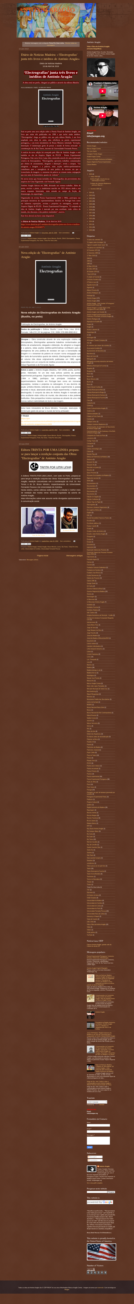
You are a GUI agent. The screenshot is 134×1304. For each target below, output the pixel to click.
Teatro (89, 868)
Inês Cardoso (91, 612)
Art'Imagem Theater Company (96, 340)
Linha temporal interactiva (94, 649)
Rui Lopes (90, 836)
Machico (89, 665)
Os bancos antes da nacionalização (98, 736)
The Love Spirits (92, 151)
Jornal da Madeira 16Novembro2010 (98, 638)
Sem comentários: (64, 233)
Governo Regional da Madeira (96, 591)
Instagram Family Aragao (94, 154)
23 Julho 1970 (91, 269)
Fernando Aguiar (92, 559)
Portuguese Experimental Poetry (97, 797)
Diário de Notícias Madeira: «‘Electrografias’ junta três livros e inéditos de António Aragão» (50, 56)
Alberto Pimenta (92, 290)
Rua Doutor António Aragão (95, 828)
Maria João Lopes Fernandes (95, 686)
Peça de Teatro (91, 755)
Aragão (89, 327)
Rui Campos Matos (93, 831)
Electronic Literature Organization (97, 507)
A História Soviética (93, 279)
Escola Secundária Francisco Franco (98, 518)
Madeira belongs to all (93, 670)
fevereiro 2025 (95, 189)
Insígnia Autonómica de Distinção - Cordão (100, 615)
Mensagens (93, 1157)
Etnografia (90, 536)
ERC (88, 515)
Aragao (89, 324)
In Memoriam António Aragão (95, 602)
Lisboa (89, 651)
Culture (89, 451)
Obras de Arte (91, 731)
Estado (89, 528)
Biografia (89, 368)
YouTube (89, 935)
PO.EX (89, 763)
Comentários (93, 1160)
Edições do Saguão (93, 496)
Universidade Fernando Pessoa (50, 549)
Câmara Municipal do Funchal (96, 397)
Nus (88, 728)
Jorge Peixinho (91, 633)
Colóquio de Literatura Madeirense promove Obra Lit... (100, 184)
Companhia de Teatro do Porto (96, 435)
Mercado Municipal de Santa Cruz (97, 689)
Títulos (89, 884)
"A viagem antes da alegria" (95, 242)
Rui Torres (40, 240)
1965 (88, 263)
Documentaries (91, 483)
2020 (90, 204)
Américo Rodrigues (92, 293)
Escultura (90, 520)
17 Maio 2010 (91, 255)
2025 (90, 174)
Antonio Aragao (32, 238)
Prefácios (90, 799)
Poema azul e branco (93, 766)
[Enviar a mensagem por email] (22, 236)
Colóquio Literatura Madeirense (96, 424)
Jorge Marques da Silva (94, 630)
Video (88, 927)
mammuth (100, 1287)
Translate (101, 1104)
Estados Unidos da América (95, 531)
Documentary (91, 491)
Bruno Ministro (52, 238)
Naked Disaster (91, 715)
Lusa (88, 662)
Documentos (91, 494)
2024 (90, 192)
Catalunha (90, 403)
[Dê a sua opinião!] (24, 236)
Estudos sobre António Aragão (96, 534)
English (89, 512)
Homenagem (91, 596)
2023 (90, 195)
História (89, 594)
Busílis (59, 238)
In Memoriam (91, 599)
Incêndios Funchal (92, 607)
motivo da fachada (92, 702)
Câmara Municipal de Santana (96, 395)
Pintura (89, 758)
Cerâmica (90, 411)
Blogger (67, 1289)
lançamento (90, 641)
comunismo (90, 438)
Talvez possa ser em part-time (96, 866)
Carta (88, 400)
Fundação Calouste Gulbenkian (96, 567)
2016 (90, 215)
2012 (90, 224)
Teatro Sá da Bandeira (93, 874)
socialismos (90, 863)
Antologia (90, 295)
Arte (88, 343)
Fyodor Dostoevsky (93, 575)
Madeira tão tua (91, 673)
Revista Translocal (92, 818)
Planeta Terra (91, 760)
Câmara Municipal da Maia (95, 390)
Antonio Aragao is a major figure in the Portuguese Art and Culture (98, 308)
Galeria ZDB (90, 581)
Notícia (89, 726)
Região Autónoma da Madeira (96, 807)
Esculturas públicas (93, 523)
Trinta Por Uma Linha (50, 240)
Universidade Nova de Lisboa (96, 914)
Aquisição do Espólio (93, 321)
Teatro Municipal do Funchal (95, 871)
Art (88, 335)
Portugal (89, 790)
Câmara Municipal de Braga (95, 392)
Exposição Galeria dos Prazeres (96, 550)
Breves (89, 376)
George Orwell (91, 583)
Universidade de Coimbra (32, 549)
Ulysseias (90, 892)
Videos (89, 930)
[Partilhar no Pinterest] (30, 236)
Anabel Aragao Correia (93, 156)
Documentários (91, 488)
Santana (89, 852)
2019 (90, 207)
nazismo (89, 720)
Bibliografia (90, 359)
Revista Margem (92, 815)
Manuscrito (90, 680)
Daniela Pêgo (91, 454)
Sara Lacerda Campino (94, 858)
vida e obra (90, 921)
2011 (90, 227)
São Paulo (90, 855)
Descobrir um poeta (93, 467)
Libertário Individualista (94, 646)
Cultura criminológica (93, 449)
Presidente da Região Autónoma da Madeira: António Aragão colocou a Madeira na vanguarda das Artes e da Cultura (105, 1026)
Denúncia (90, 459)
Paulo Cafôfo (91, 752)
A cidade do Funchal (93, 277)
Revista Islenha (91, 812)
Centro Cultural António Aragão (96, 408)
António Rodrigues (92, 319)
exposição (90, 547)
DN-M (64, 238)
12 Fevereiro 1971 (92, 250)
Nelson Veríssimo (92, 723)
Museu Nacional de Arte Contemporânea (99, 712)
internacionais (91, 622)
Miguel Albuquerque (93, 694)
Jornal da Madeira (92, 635)
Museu (89, 710)
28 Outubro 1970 (92, 271)
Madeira (89, 667)
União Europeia (91, 898)
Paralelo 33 (90, 742)
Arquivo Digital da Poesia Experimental (99, 162)
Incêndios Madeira (92, 610)
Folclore (89, 562)
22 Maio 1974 (91, 266)
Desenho (89, 470)
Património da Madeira (93, 747)
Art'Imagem (90, 337)
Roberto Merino (91, 823)
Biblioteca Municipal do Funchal (96, 366)
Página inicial (42, 556)
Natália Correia (91, 718)
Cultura (89, 446)
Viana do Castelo (92, 919)
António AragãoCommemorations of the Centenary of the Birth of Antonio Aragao (99, 315)
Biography (90, 371)
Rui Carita (90, 834)
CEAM (89, 405)
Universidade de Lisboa (94, 906)
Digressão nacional (92, 478)
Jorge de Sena (91, 627)
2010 (90, 230)
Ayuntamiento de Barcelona (95, 351)
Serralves (90, 860)
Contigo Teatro (91, 441)
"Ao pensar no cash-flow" (94, 247)
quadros (89, 804)
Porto (38, 438)
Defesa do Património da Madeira (97, 457)
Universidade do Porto (93, 908)
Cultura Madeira (91, 164)
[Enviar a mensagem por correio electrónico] (73, 233)
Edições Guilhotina (92, 499)
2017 (90, 212)
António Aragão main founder (95, 312)
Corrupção (90, 443)
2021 (90, 201)
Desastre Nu (90, 462)
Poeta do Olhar (91, 782)
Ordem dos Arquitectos (94, 734)
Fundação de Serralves (94, 570)
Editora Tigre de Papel (93, 502)
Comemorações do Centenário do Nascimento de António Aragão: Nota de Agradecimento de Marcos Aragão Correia (105, 998)
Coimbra (89, 419)
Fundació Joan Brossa (93, 572)
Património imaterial (93, 750)
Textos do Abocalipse (93, 879)
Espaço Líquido (91, 526)
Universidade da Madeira (94, 900)
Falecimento (90, 557)
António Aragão (42, 238)
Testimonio (90, 876)
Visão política (91, 932)
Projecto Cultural (92, 802)
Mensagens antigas (74, 556)
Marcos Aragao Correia (94, 148)
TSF (88, 890)
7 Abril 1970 (90, 274)
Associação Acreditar (93, 348)
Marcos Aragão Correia (94, 683)
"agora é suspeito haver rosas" (96, 245)
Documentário (91, 486)
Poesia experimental (93, 776)
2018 (90, 210)
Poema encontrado (92, 768)
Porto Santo (90, 787)
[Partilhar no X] (26, 236)
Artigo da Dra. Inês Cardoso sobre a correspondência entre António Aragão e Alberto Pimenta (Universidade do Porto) (99, 1083)
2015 (90, 218)
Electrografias (70, 238)
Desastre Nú (90, 465)
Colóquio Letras (91, 421)
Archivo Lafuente (92, 329)
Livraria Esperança (92, 654)
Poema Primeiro (92, 771)
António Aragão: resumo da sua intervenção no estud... (99, 179)
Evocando (90, 544)
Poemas (89, 774)
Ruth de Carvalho (92, 842)
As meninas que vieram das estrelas (98, 345)
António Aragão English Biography (97, 968)
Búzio (88, 384)
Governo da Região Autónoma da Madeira (99, 159)
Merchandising (91, 691)
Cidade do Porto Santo (94, 416)
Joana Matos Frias (92, 625)
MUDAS (89, 704)
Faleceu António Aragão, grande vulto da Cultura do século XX (99, 945)
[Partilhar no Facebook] (28, 236)
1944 (88, 258)
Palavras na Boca (92, 739)
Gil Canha (90, 586)
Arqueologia (90, 332)
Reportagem (90, 810)
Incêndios (90, 604)
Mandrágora (90, 675)
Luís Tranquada (91, 659)
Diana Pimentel (91, 473)
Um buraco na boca (93, 895)
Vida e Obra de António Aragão (96, 924)
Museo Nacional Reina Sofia (95, 707)
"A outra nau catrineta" (93, 239)
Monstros (90, 696)
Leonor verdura (91, 643)
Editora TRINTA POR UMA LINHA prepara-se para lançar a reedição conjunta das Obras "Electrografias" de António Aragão (50, 453)
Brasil (88, 374)
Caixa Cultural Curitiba (93, 387)
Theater (89, 882)
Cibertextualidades (92, 413)
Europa (89, 539)
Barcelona (90, 353)
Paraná (89, 744)
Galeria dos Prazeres (93, 578)
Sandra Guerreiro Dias (93, 847)
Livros (59, 547)
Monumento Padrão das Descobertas (98, 699)
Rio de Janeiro (91, 820)
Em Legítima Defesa (93, 510)
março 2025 (94, 176)
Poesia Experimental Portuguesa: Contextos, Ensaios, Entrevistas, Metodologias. (100, 957)
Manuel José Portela (93, 678)
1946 (88, 261)
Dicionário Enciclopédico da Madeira (98, 475)
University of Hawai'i (93, 916)
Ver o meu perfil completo (94, 1183)
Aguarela (89, 287)
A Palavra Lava (91, 282)
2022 (90, 198)
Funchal (89, 565)
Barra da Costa (91, 356)
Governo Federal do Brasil (95, 588)
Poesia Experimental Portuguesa (97, 779)
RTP (88, 826)
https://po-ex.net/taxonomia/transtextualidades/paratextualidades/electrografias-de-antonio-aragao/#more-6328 (50, 421)
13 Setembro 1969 (92, 253)
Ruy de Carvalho (92, 844)
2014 (90, 221)
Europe (89, 542)
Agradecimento (91, 285)
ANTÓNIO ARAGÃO (47, 9)
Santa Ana (90, 850)
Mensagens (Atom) (32, 560)
